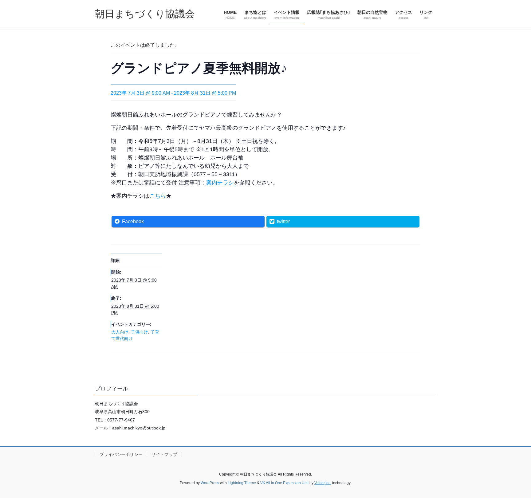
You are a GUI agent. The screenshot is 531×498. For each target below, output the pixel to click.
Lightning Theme (242, 483)
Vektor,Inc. (322, 483)
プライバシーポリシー (121, 454)
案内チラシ (220, 183)
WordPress (210, 483)
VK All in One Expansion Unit (284, 483)
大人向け (119, 332)
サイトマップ (164, 454)
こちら (157, 196)
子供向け (139, 332)
